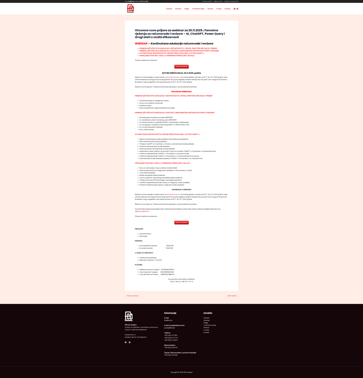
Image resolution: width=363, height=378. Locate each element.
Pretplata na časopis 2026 (231, 1)
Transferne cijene (198, 9)
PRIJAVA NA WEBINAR (181, 66)
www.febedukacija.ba (172, 77)
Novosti (210, 9)
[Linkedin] (237, 9)
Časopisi (169, 9)
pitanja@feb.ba (143, 211)
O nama (219, 9)
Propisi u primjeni (207, 1)
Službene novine (218, 1)
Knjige (186, 9)
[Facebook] (234, 9)
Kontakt (227, 9)
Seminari (178, 9)
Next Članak (233, 296)
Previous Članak (131, 296)
